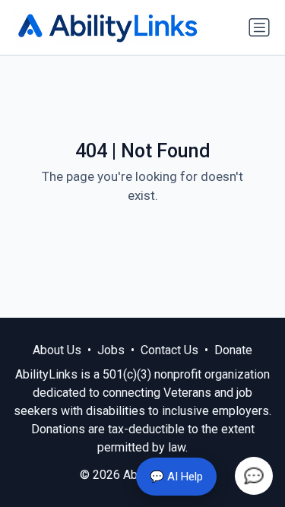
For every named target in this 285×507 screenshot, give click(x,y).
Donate (233, 350)
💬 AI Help (176, 476)
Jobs (111, 350)
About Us (57, 350)
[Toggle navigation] (259, 27)
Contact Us (169, 350)
